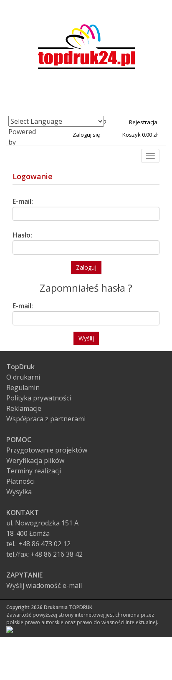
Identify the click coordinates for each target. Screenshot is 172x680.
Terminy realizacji (33, 470)
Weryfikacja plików (35, 460)
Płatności (20, 481)
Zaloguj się (86, 134)
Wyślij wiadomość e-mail (44, 585)
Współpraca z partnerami (46, 418)
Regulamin (23, 387)
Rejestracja (143, 122)
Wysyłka (19, 491)
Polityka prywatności (38, 397)
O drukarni (23, 377)
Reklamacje (23, 408)
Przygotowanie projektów (46, 450)
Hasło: (22, 235)
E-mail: (23, 201)
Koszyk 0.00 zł (139, 134)
